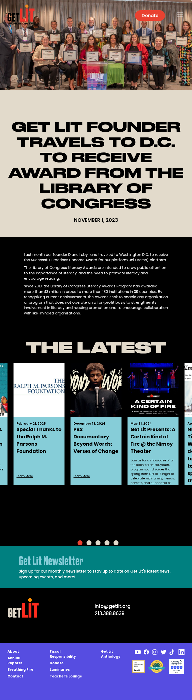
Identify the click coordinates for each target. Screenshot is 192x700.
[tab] (80, 543)
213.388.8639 (109, 613)
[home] (21, 15)
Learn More (24, 476)
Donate (150, 15)
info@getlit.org (112, 606)
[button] (179, 15)
